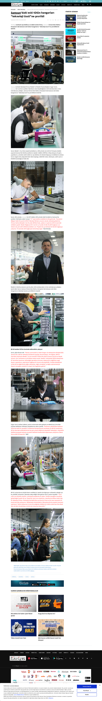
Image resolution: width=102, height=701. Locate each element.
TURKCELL (14, 576)
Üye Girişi (22, 1)
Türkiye (13, 25)
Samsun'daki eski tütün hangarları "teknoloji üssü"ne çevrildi (42, 9)
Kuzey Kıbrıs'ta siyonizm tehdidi (83, 37)
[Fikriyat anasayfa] (24, 583)
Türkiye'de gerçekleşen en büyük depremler (83, 23)
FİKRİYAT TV (69, 5)
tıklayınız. (51, 698)
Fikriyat (17, 666)
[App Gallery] (51, 585)
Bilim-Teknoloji (21, 9)
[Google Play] (43, 585)
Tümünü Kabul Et (87, 686)
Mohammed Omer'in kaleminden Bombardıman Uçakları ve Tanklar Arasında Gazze (84, 51)
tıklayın (32, 571)
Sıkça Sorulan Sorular (15, 1)
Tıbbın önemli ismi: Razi (18, 638)
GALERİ (57, 5)
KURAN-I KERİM (41, 652)
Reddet (87, 694)
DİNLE (83, 5)
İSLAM (41, 5)
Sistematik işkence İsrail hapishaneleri (83, 44)
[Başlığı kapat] (99, 685)
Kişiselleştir (86, 690)
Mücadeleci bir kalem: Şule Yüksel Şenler (21, 615)
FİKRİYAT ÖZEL (77, 5)
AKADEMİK (52, 5)
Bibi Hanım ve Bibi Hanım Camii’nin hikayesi (49, 639)
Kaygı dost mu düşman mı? (46, 614)
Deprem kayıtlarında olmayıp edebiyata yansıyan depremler (82, 17)
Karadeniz (21, 576)
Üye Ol (27, 1)
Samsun (16, 12)
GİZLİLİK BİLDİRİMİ (79, 652)
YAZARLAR (46, 5)
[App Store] (35, 585)
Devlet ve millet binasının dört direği (83, 57)
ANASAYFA (16, 652)
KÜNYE (86, 652)
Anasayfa (13, 9)
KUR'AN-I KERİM (34, 5)
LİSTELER (63, 5)
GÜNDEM (22, 652)
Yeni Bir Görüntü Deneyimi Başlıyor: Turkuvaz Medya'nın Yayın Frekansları (83, 31)
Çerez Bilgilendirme (19, 694)
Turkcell (24, 217)
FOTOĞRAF (55, 652)
